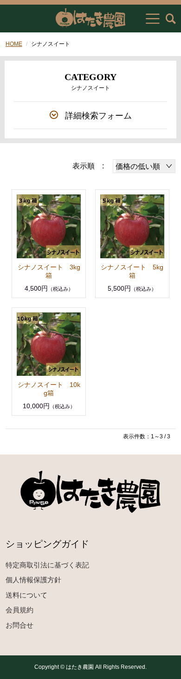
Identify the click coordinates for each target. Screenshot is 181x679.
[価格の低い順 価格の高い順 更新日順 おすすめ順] (144, 166)
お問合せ (19, 625)
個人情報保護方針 (33, 580)
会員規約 (19, 610)
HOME (14, 44)
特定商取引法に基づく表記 (47, 565)
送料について (26, 595)
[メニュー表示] (152, 18)
